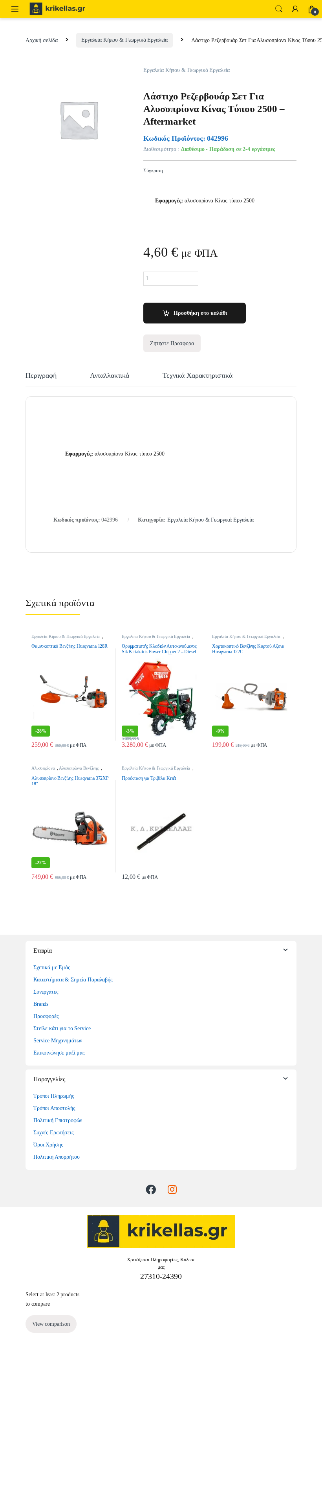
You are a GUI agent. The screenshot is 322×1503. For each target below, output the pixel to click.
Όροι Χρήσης (48, 1145)
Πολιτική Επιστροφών (57, 1120)
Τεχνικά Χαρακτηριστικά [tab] (197, 375)
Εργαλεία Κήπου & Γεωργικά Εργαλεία (124, 40)
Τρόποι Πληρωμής (53, 1096)
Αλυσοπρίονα (43, 768)
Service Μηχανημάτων (57, 1041)
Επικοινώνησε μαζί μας (59, 1053)
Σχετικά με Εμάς (51, 967)
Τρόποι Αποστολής (54, 1108)
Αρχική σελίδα (42, 40)
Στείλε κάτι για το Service (61, 1028)
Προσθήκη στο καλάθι (200, 313)
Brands (40, 1004)
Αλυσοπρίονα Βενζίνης (79, 768)
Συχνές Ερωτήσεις (53, 1133)
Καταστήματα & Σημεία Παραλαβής (73, 980)
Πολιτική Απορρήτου (56, 1157)
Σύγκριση (153, 170)
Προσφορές (46, 1016)
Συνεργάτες (46, 992)
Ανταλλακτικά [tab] (109, 375)
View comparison (51, 1324)
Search (278, 9)
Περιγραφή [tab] (41, 375)
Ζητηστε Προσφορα (172, 343)
